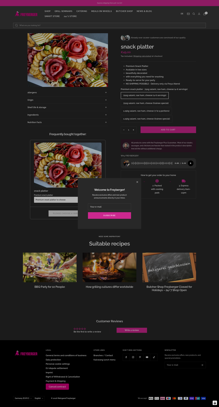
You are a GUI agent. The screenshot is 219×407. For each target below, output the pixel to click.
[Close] (137, 182)
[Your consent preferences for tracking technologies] (215, 403)
